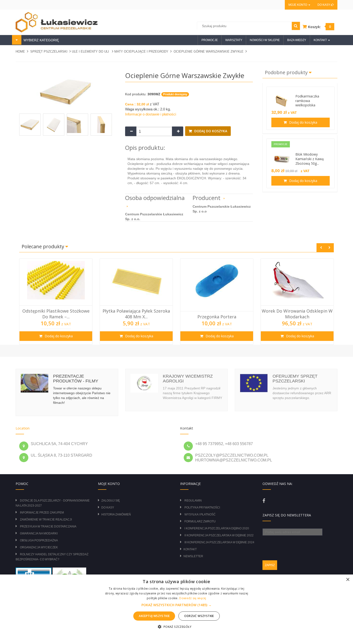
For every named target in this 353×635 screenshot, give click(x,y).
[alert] (176, 605)
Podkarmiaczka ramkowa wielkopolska (307, 101)
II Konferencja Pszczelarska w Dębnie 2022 (219, 535)
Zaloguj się (110, 500)
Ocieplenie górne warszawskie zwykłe (208, 51)
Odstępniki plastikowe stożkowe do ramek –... (56, 314)
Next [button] (329, 247)
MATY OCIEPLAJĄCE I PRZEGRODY (141, 51)
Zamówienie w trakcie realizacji (46, 519)
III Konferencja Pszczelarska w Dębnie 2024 (219, 542)
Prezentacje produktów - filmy (75, 378)
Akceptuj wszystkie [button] (154, 616)
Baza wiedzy (296, 40)
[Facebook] (263, 501)
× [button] (347, 579)
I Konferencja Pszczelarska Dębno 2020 (216, 528)
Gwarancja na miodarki (39, 533)
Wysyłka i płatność (200, 514)
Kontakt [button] (321, 40)
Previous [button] (320, 247)
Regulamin (193, 500)
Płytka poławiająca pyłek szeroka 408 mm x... (136, 314)
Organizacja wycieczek (39, 547)
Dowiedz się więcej (192, 598)
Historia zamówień (116, 514)
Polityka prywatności (202, 507)
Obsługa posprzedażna (39, 540)
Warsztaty (233, 40)
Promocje (209, 40)
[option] (56, 301)
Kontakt (190, 549)
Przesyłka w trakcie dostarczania (48, 526)
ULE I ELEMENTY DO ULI (91, 51)
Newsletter (193, 556)
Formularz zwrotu (200, 521)
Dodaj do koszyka (210, 131)
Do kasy (324, 4)
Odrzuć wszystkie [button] (199, 616)
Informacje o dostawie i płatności (150, 114)
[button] (176, 605)
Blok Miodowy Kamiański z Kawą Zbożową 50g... (309, 159)
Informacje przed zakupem (42, 512)
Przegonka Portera (216, 317)
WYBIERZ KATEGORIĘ (41, 40)
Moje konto (298, 4)
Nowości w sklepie (265, 40)
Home (20, 51)
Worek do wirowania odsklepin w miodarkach (297, 314)
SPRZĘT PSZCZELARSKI (48, 51)
